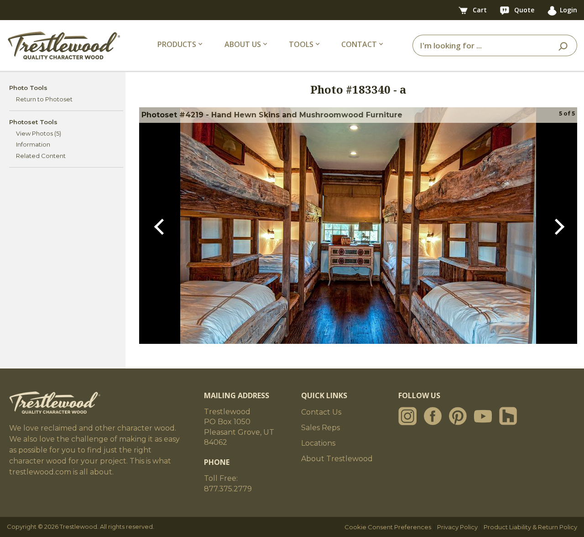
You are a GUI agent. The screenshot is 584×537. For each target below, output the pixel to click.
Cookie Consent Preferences (387, 527)
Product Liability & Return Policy (530, 527)
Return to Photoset (44, 99)
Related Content (41, 155)
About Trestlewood (337, 458)
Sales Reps (320, 427)
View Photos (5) (38, 133)
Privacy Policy (457, 527)
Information (33, 144)
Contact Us (321, 412)
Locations (318, 443)
